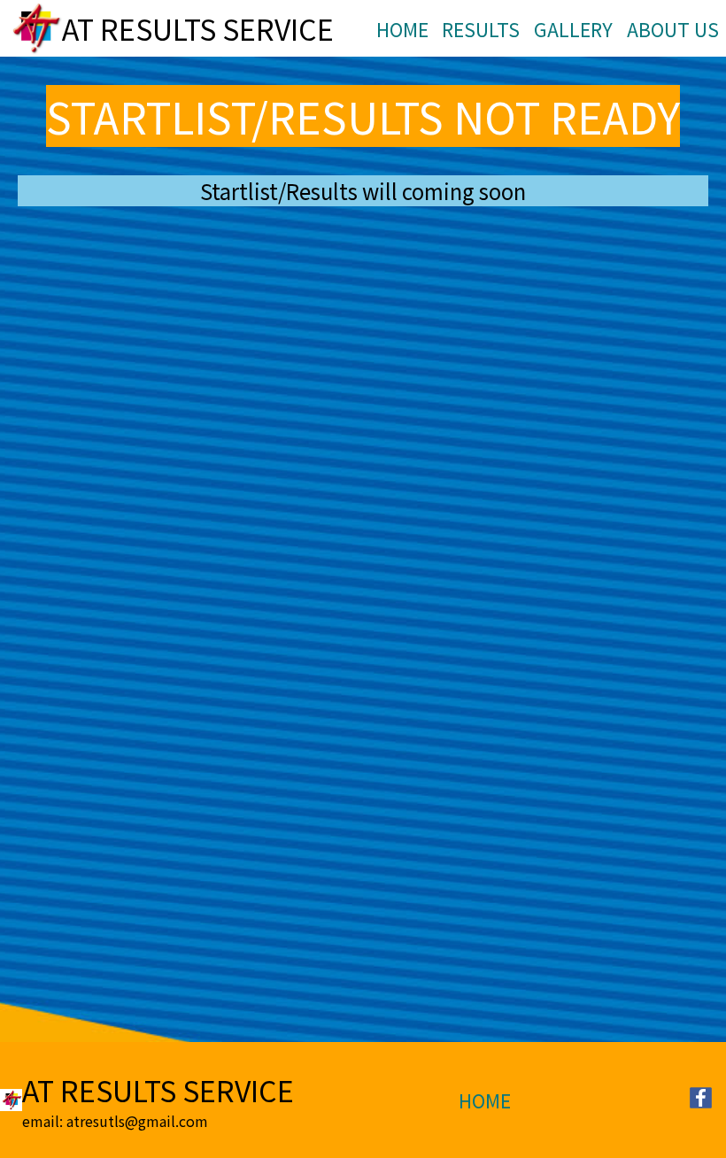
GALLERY (573, 28)
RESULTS (481, 28)
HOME (402, 28)
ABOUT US (673, 28)
